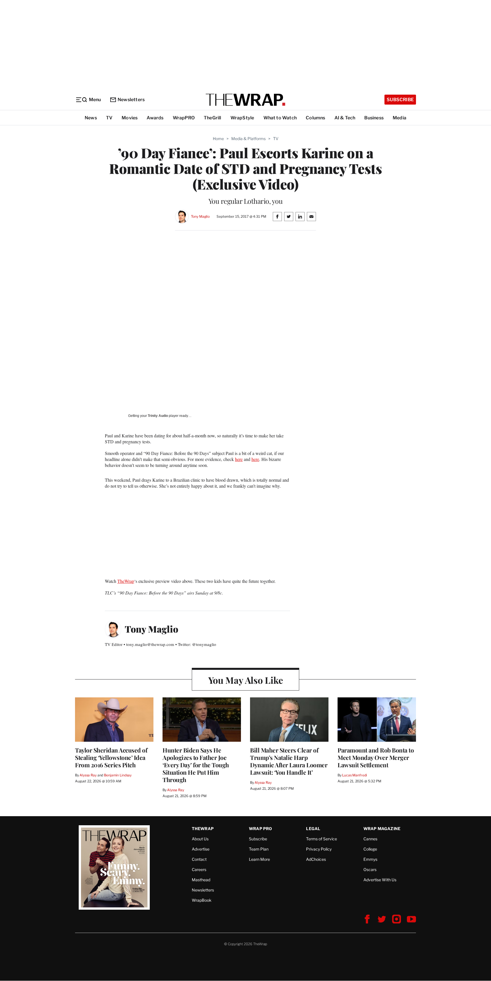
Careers (199, 869)
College (370, 849)
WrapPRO (184, 117)
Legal (313, 828)
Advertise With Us (379, 879)
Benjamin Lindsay (118, 775)
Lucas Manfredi (354, 775)
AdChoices (316, 859)
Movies (130, 117)
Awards (155, 117)
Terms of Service (321, 838)
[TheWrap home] (245, 100)
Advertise (200, 849)
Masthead (201, 879)
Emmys (370, 859)
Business (374, 117)
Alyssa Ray (88, 775)
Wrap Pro (260, 828)
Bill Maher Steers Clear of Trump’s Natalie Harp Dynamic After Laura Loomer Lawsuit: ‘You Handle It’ (288, 761)
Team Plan (259, 849)
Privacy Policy (319, 849)
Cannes (370, 838)
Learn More (259, 859)
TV (109, 117)
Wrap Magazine (382, 828)
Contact (199, 859)
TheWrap (125, 581)
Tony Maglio (200, 216)
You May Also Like (245, 680)
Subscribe (400, 99)
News (91, 117)
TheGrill (212, 117)
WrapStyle (242, 117)
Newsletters (131, 99)
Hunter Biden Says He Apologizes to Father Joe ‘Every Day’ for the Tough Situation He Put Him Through (196, 764)
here (239, 459)
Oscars (369, 869)
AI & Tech (344, 117)
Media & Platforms (248, 138)
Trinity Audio (158, 416)
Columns (315, 117)
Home (218, 138)
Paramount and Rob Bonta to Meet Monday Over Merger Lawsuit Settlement (376, 757)
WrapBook (201, 900)
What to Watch (280, 117)
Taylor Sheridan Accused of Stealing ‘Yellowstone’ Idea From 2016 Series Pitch (111, 757)
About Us (200, 838)
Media (399, 117)
